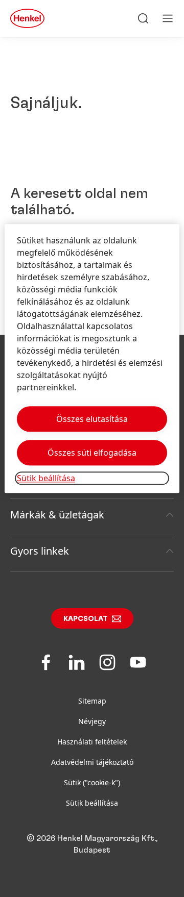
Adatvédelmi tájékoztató (92, 762)
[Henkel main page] (27, 18)
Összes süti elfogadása (92, 453)
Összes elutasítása (92, 419)
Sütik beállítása (92, 803)
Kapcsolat (85, 618)
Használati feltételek (92, 741)
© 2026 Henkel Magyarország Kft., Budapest (92, 844)
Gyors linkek (39, 551)
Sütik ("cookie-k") (92, 782)
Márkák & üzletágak (57, 514)
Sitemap (92, 701)
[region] (92, 359)
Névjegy (92, 721)
